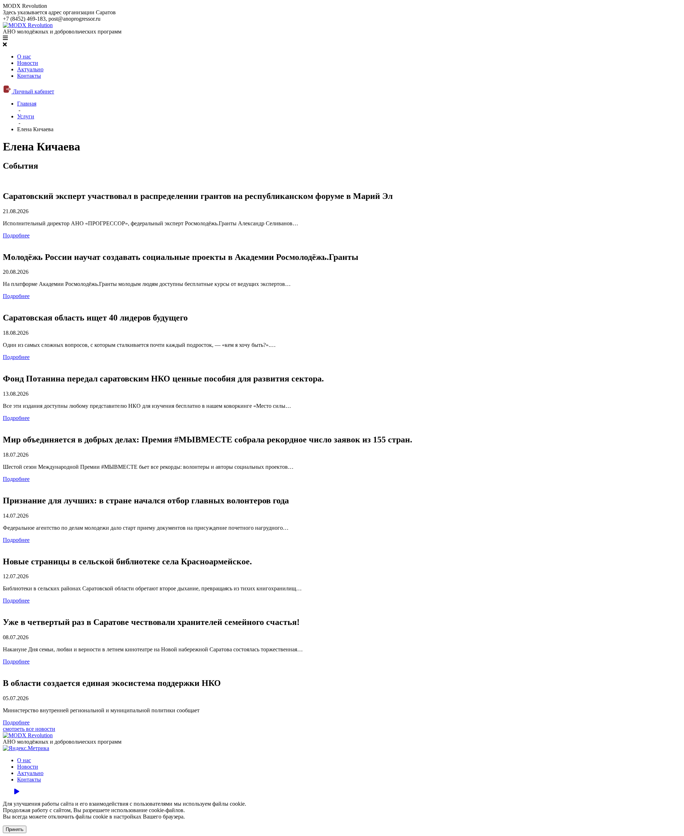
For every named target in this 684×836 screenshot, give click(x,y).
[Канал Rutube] (16, 792)
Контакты (29, 76)
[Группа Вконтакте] (5, 792)
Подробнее (16, 235)
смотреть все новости (29, 729)
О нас (24, 56)
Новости (27, 63)
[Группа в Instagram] (11, 792)
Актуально (30, 69)
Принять (15, 829)
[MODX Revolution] (28, 25)
